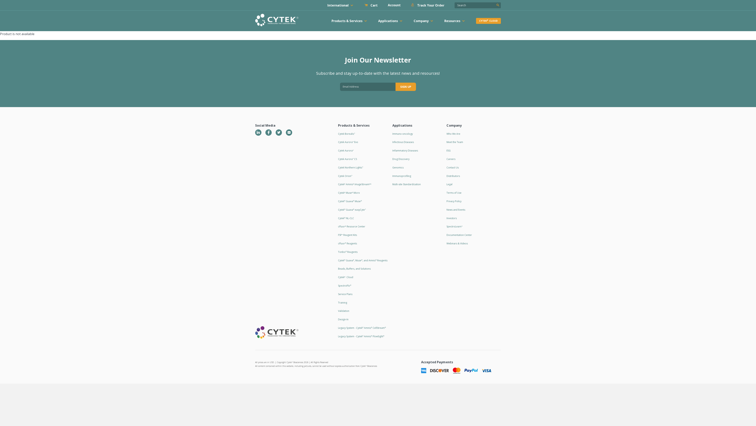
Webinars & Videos (457, 243)
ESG (449, 150)
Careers (451, 159)
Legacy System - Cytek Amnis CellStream (362, 328)
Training (342, 302)
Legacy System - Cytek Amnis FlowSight (361, 336)
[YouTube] (289, 132)
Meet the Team (455, 142)
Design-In (343, 319)
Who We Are (453, 133)
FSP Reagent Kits (347, 235)
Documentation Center (459, 235)
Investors (452, 218)
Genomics (398, 167)
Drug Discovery (401, 159)
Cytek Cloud (488, 20)
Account (394, 5)
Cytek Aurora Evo (348, 142)
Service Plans (345, 294)
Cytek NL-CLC (346, 218)
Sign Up (405, 87)
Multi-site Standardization (406, 184)
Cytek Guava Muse (350, 201)
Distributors (453, 176)
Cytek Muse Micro (349, 192)
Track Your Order (430, 5)
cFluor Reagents (347, 243)
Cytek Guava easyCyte (352, 209)
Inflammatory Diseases (405, 150)
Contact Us (453, 167)
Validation (343, 311)
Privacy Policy (454, 201)
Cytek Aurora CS (347, 159)
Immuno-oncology (402, 133)
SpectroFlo (344, 285)
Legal (449, 184)
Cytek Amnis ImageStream (354, 184)
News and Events (456, 209)
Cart (374, 5)
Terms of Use (454, 192)
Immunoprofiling (401, 176)
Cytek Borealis (346, 133)
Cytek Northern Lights (350, 167)
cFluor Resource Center (351, 226)
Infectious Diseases (403, 142)
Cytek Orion (345, 176)
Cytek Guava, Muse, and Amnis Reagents (362, 260)
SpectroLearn (454, 226)
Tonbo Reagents (348, 252)
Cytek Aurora (346, 150)
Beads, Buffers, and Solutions (354, 268)
